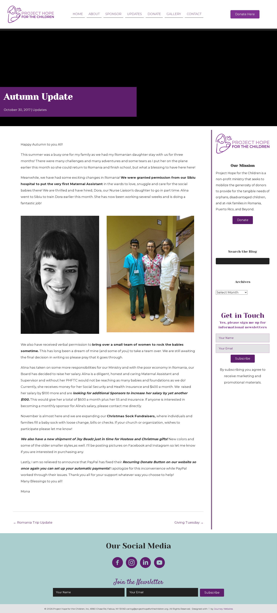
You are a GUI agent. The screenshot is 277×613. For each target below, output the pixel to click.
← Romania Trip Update (32, 522)
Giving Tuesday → (189, 522)
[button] (243, 220)
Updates (40, 110)
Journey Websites (223, 608)
